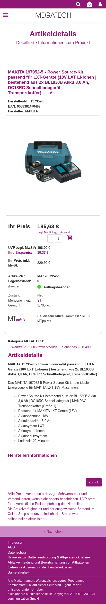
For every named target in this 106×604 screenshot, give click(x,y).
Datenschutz (17, 552)
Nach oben (54, 531)
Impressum (16, 542)
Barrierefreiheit (18, 572)
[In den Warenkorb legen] (69, 237)
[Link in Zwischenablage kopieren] (49, 93)
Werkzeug (18, 347)
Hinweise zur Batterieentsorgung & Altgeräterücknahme (49, 557)
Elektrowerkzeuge (44, 347)
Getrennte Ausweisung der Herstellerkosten (40, 567)
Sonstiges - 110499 (76, 347)
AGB (11, 547)
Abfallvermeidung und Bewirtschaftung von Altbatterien (48, 562)
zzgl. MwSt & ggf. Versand (53, 232)
